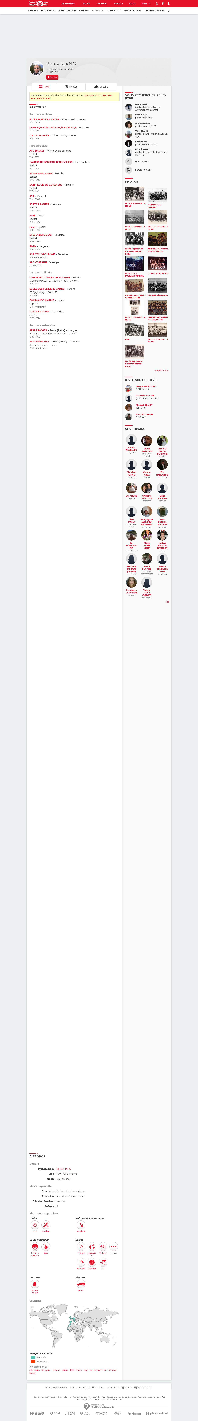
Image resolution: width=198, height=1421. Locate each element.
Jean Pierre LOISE (145, 395)
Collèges (71, 11)
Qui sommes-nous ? (41, 1397)
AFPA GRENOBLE (39, 341)
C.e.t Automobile (39, 135)
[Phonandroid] (157, 1413)
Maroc (79, 1370)
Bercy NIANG (141, 104)
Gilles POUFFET (162, 497)
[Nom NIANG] (128, 161)
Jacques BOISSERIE (146, 386)
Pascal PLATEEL (146, 567)
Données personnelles (127, 1397)
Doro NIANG (141, 115)
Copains (104, 86)
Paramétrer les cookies (146, 1397)
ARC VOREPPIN (38, 262)
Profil (46, 86)
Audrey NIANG (142, 123)
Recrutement (112, 1397)
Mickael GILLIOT (144, 405)
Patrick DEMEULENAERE (162, 569)
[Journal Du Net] (70, 1413)
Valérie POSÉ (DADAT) (146, 592)
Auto (132, 3)
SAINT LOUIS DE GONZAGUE (45, 184)
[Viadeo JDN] (117, 1413)
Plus (145, 3)
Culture (101, 3)
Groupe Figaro (95, 1399)
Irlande (65, 1370)
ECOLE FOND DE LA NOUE (44, 119)
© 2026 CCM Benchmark (113, 1399)
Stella (32, 246)
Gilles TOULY (131, 520)
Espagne (55, 1370)
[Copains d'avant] (101, 1413)
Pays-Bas (87, 1370)
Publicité (75, 1397)
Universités (98, 11)
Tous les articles (94, 1397)
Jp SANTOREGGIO (131, 545)
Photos (73, 86)
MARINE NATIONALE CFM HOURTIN (49, 277)
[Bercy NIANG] (36, 68)
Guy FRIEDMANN (144, 414)
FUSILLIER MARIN (39, 311)
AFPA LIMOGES (38, 330)
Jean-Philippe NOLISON (162, 522)
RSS (103, 1397)
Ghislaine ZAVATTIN (147, 497)
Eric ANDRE (131, 496)
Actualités (68, 3)
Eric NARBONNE (162, 473)
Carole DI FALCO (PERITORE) (162, 451)
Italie (72, 1370)
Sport (86, 3)
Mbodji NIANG (142, 149)
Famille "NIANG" (143, 170)
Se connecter (48, 11)
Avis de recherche (155, 11)
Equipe (53, 1397)
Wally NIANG (141, 131)
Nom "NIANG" (142, 161)
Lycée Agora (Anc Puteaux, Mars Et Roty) (52, 127)
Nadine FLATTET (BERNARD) (162, 545)
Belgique (45, 1370)
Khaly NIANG (141, 142)
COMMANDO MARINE (41, 300)
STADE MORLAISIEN (40, 173)
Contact (84, 1397)
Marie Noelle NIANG (158, 295)
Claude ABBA (147, 473)
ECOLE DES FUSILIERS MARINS (46, 289)
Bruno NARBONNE (147, 450)
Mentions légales (81, 1399)
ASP (31, 196)
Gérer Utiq (161, 1397)
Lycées (61, 11)
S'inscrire (33, 11)
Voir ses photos (161, 370)
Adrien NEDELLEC (131, 448)
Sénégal (112, 1370)
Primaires (84, 11)
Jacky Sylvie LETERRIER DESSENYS (147, 522)
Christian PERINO (131, 473)
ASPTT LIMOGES (39, 204)
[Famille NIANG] (128, 170)
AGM (32, 215)
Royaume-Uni (100, 1370)
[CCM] (54, 1413)
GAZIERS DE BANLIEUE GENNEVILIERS (50, 162)
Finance (118, 3)
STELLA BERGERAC (40, 235)
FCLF (32, 227)
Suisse (32, 1373)
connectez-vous (91, 95)
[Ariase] (134, 1413)
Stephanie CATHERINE (131, 591)
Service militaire (132, 11)
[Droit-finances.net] (85, 1413)
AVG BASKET (36, 150)
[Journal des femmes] (37, 1413)
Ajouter (53, 77)
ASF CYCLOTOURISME (42, 254)
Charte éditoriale (64, 1397)
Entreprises (113, 11)
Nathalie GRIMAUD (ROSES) (131, 569)
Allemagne (34, 1370)
